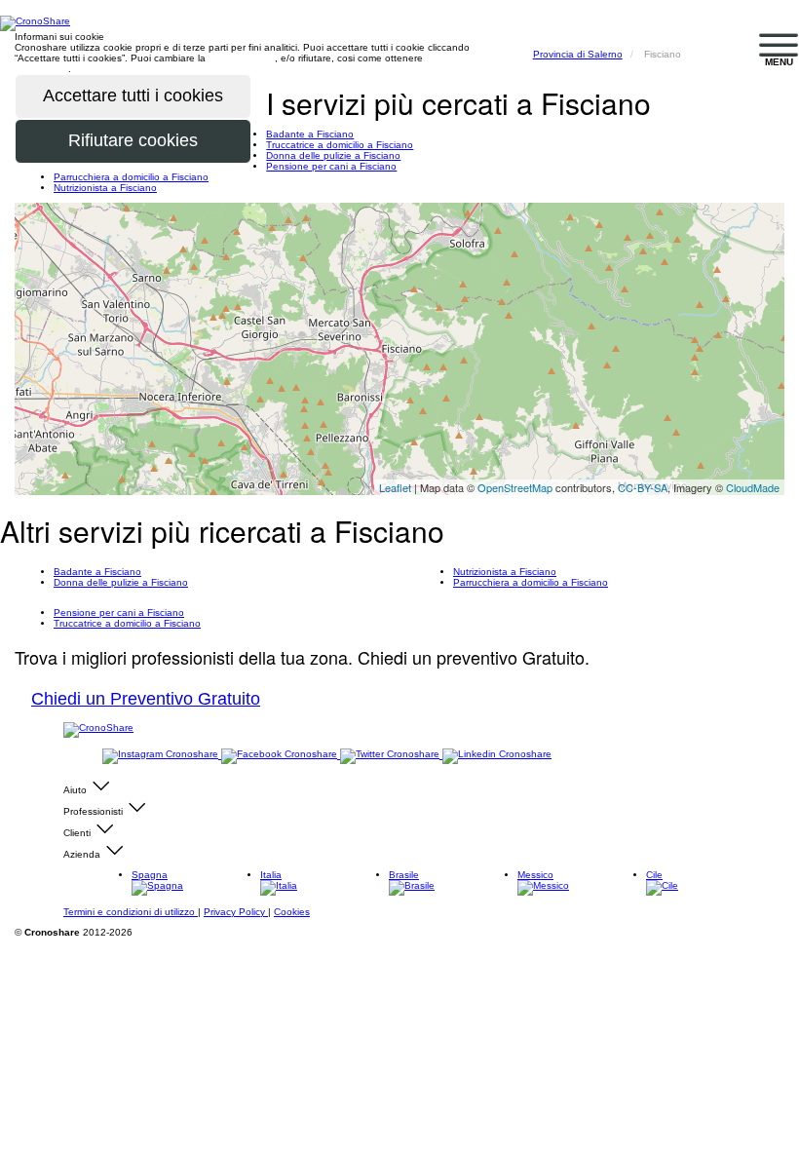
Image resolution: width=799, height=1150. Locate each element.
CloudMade (753, 487)
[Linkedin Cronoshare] (497, 754)
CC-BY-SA (642, 487)
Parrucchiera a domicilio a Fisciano (131, 177)
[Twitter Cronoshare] (391, 754)
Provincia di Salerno (578, 54)
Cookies (292, 911)
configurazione (242, 58)
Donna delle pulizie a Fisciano (333, 155)
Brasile (404, 874)
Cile (654, 874)
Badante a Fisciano (310, 134)
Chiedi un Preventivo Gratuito (145, 699)
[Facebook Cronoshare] (280, 754)
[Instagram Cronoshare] (161, 754)
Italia (271, 874)
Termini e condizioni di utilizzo (130, 911)
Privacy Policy (236, 911)
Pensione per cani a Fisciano (331, 166)
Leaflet (395, 487)
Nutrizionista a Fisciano (105, 187)
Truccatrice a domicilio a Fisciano (339, 144)
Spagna (150, 874)
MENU (779, 62)
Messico (535, 874)
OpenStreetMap (514, 487)
